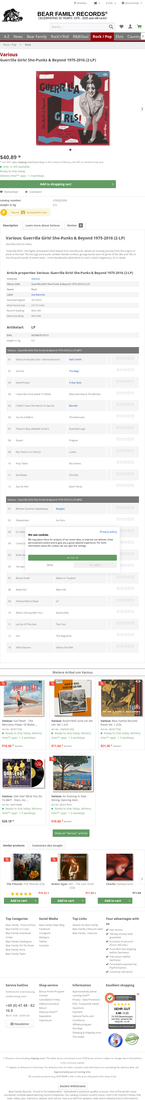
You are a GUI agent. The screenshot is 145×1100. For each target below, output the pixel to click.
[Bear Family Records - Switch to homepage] (12, 15)
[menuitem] (82, 27)
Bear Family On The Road (20, 945)
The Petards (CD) (26, 884)
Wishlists (81, 3)
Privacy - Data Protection (86, 999)
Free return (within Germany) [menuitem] (120, 958)
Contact (43, 995)
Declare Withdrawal (72, 1086)
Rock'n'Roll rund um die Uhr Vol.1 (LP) (72, 722)
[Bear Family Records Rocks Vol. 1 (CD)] (122, 698)
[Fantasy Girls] (119, 867)
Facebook (44, 929)
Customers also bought (47, 845)
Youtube (44, 945)
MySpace (44, 937)
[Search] (111, 27)
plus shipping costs (22, 162)
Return (43, 1008)
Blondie (73, 405)
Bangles (60, 508)
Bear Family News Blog (51, 925)
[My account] (130, 27)
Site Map (77, 1028)
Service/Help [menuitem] (132, 3)
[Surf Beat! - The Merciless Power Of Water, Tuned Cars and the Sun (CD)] (23, 698)
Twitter (43, 941)
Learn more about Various (42, 225)
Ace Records (38, 294)
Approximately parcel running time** (84, 993)
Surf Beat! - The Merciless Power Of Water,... (20, 722)
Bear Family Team (15, 953)
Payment (77, 1012)
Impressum (45, 1020)
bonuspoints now (37, 212)
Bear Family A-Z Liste (17, 929)
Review (74, 225)
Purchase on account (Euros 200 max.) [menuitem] (121, 943)
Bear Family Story (15, 949)
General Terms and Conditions (83, 1018)
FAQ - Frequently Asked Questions (85, 1006)
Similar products (14, 845)
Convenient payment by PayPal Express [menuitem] (123, 965)
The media (78, 1036)
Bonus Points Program (51, 991)
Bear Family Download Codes (18, 935)
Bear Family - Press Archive (20, 925)
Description (10, 225)
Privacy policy (108, 532)
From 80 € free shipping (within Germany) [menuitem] (123, 950)
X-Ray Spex (75, 382)
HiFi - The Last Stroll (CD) (72, 886)
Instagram (45, 933)
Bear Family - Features (84, 933)
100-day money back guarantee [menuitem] (121, 935)
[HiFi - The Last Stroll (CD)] (72, 867)
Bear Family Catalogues (19, 941)
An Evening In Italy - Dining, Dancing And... (69, 798)
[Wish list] (121, 27)
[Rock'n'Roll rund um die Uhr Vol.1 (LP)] (72, 698)
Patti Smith (75, 359)
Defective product (49, 1003)
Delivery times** (48, 1012)
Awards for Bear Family (85, 925)
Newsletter (45, 1016)
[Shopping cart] (139, 27)
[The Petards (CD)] (25, 867)
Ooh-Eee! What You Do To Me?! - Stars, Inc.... (22, 798)
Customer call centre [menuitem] (121, 971)
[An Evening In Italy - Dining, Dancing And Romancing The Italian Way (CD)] (72, 773)
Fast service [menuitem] (116, 929)
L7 (57, 601)
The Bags (74, 371)
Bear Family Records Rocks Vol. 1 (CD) (119, 722)
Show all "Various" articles (71, 833)
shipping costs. (38, 1058)
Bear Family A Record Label (87, 929)
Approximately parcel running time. (72, 1071)
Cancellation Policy (49, 999)
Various (9, 54)
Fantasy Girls (119, 884)
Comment (35, 192)
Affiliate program (81, 1024)
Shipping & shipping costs (86, 1032)
